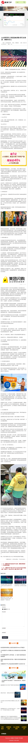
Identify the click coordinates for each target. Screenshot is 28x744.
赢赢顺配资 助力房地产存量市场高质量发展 (10, 685)
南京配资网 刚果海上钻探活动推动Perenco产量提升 (13, 647)
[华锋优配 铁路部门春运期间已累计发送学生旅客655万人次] (7, 579)
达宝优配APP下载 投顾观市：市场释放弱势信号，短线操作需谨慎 (14, 681)
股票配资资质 (8, 728)
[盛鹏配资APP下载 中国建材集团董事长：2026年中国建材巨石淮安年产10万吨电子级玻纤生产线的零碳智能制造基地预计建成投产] (24, 718)
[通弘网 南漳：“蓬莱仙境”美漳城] (17, 695)
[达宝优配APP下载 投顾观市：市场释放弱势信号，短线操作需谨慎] (14, 675)
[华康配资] (7, 2)
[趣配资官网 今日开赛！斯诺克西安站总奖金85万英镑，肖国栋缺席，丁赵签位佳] (7, 592)
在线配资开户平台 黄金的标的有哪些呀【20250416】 (13, 664)
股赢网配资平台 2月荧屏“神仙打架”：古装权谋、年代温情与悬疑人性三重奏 (10, 709)
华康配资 (2, 728)
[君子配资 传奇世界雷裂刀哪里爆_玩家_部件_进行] (24, 703)
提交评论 (5, 637)
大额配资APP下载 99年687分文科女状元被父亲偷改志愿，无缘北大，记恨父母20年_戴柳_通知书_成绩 (13, 568)
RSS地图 (16, 738)
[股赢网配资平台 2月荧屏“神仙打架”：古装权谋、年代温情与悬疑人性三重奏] (24, 710)
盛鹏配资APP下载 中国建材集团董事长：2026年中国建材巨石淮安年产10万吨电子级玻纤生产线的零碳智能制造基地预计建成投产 (10, 718)
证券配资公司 (24, 728)
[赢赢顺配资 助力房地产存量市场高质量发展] (23, 687)
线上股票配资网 (16, 728)
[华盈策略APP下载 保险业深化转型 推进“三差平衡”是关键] (20, 579)
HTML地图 (20, 738)
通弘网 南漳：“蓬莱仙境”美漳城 (7, 692)
